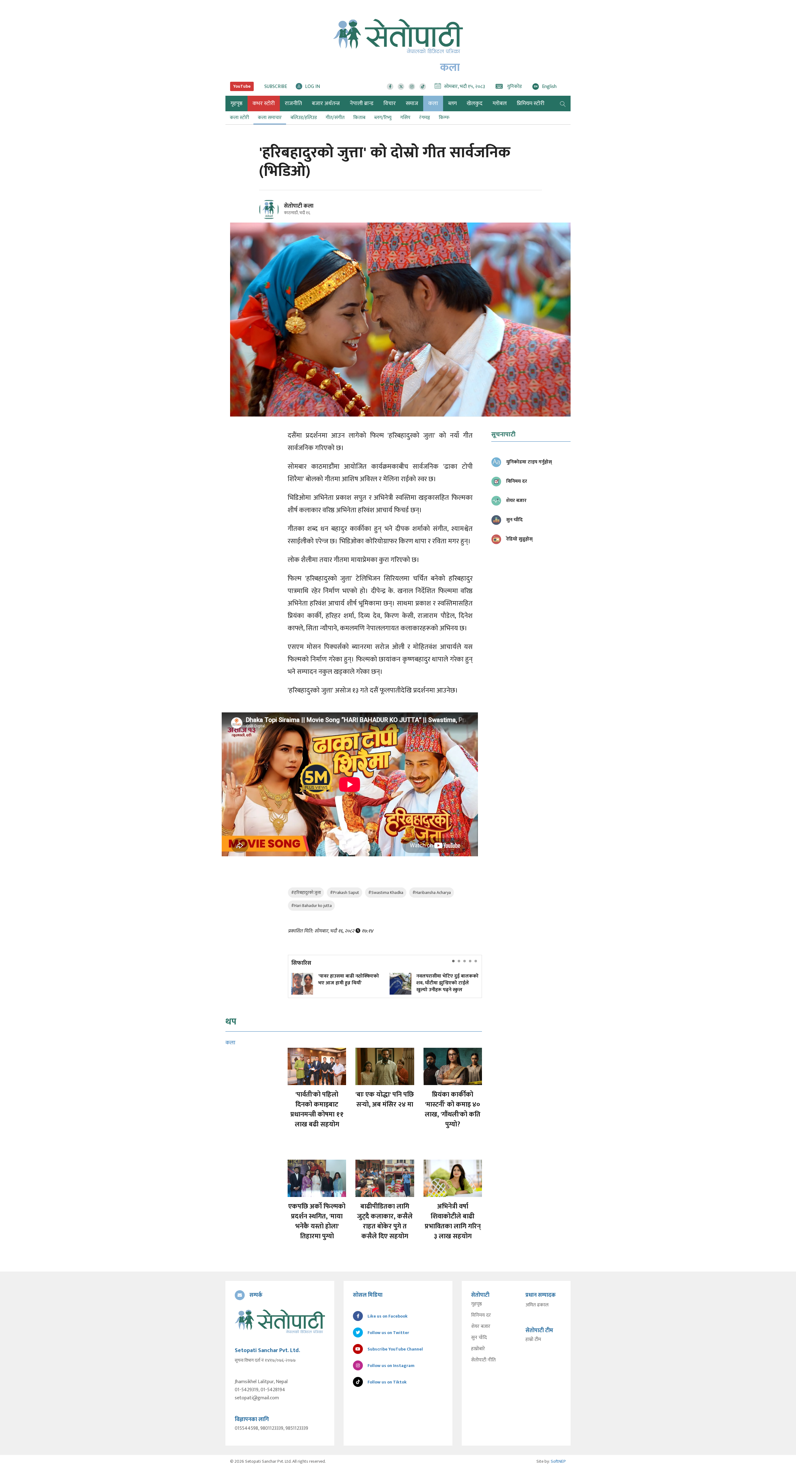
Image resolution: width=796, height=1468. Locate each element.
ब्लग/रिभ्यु (382, 117)
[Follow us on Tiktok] (422, 86)
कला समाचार (270, 117)
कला (433, 103)
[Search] (563, 103)
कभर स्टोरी (263, 103)
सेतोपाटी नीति (483, 1360)
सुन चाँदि (479, 1338)
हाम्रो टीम (533, 1340)
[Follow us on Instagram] (412, 86)
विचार (389, 103)
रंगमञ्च (424, 117)
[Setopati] (280, 1321)
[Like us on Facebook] (390, 86)
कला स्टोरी (239, 117)
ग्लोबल (500, 103)
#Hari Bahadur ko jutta (311, 905)
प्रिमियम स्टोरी (530, 103)
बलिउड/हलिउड (303, 117)
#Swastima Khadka (385, 892)
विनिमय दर (481, 1315)
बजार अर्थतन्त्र (326, 103)
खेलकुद (475, 103)
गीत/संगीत (335, 117)
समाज (412, 103)
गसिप (405, 117)
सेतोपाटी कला (298, 206)
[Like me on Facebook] (271, 218)
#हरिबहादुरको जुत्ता (306, 892)
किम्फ (444, 117)
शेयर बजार (480, 1327)
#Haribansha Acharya (431, 892)
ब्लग (452, 103)
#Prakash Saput (344, 892)
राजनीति (293, 103)
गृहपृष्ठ (476, 1304)
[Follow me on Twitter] (277, 213)
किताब (359, 117)
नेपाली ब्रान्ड (361, 103)
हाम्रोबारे (478, 1349)
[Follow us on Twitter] (401, 86)
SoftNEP (558, 1461)
